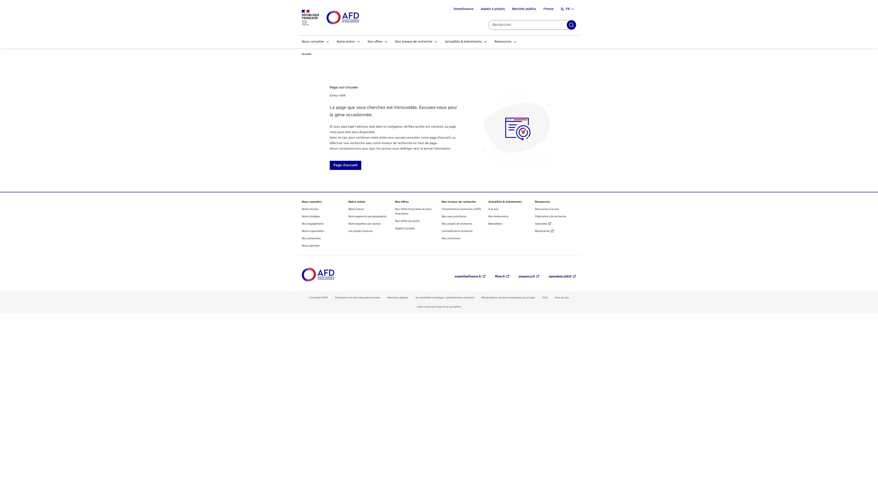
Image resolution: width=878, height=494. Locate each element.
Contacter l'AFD (318, 297)
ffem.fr (500, 276)
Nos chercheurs (451, 238)
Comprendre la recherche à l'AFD (461, 209)
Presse (548, 9)
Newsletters (495, 223)
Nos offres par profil (407, 221)
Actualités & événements (463, 41)
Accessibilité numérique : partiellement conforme (444, 297)
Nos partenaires (311, 238)
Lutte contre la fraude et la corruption (439, 306)
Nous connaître (313, 41)
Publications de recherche (550, 216)
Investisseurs (464, 9)
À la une (493, 209)
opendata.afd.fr (560, 276)
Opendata (541, 223)
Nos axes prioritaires (454, 216)
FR (568, 9)
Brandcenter (542, 231)
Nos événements (498, 216)
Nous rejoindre (310, 245)
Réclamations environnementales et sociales (508, 297)
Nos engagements (313, 223)
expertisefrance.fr (468, 276)
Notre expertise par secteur (364, 223)
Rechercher (571, 25)
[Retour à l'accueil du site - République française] (353, 18)
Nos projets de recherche (457, 223)
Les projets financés (360, 231)
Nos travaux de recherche (413, 41)
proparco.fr (527, 276)
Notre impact (356, 209)
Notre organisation (313, 231)
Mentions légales (398, 297)
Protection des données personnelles (357, 297)
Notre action (346, 41)
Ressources (503, 41)
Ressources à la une (547, 209)
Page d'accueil (345, 165)
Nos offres (375, 41)
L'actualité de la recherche (457, 231)
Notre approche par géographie (367, 216)
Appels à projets (493, 9)
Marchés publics (524, 9)
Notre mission (310, 209)
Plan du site (562, 297)
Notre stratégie (311, 216)
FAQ (545, 297)
